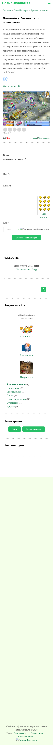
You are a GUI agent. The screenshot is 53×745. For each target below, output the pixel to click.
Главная (7, 10)
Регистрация (23, 269)
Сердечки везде (26, 736)
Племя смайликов (16, 3)
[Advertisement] (26, 601)
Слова (10, 395)
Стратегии (12, 402)
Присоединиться (33, 429)
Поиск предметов (16, 399)
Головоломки (14, 391)
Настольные (13, 388)
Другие (11, 406)
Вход (34, 269)
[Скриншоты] (26, 108)
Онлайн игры (21, 10)
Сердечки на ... (38, 733)
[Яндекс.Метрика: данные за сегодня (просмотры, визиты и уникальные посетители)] (26, 740)
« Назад (33, 138)
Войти (14, 429)
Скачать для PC (11, 85)
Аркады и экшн (39, 10)
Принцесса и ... (21, 733)
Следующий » (44, 138)
